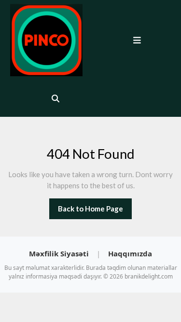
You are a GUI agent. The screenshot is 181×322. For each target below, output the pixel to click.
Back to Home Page (95, 211)
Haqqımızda (130, 253)
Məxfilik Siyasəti (60, 253)
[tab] (134, 40)
